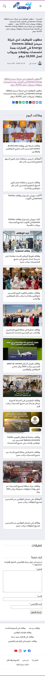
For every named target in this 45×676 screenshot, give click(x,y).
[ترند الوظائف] (22, 6)
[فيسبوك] (29, 651)
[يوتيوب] (16, 651)
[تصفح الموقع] (40, 6)
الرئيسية (39, 19)
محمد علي (33, 63)
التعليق (39, 569)
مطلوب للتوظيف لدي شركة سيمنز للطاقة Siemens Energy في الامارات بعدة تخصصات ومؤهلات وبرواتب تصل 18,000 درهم (23, 21)
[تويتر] (25, 651)
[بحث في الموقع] (4, 6)
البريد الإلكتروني (35, 604)
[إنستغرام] (20, 651)
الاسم (39, 596)
